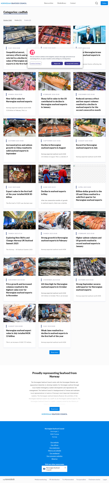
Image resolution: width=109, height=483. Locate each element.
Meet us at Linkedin (54, 451)
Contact (73, 3)
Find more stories (94, 479)
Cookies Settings (35, 63)
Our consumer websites (54, 456)
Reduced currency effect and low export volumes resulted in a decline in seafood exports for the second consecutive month (88, 104)
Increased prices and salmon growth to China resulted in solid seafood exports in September (19, 149)
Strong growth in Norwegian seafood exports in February (54, 239)
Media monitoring (41, 479)
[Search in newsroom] (96, 3)
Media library (61, 3)
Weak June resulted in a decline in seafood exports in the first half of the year (54, 333)
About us (54, 459)
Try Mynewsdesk (68, 479)
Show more (54, 352)
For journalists (81, 479)
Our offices (54, 445)
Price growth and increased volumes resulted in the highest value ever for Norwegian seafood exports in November (19, 290)
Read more (54, 409)
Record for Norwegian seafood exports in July (87, 146)
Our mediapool (54, 453)
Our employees (54, 448)
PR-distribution (54, 479)
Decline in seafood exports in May (53, 192)
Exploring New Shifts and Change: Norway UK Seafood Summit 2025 (19, 240)
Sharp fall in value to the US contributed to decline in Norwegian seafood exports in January (54, 102)
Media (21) (18, 20)
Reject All (57, 63)
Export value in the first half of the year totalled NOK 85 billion (19, 194)
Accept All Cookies (72, 63)
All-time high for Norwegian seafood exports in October (54, 285)
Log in (105, 479)
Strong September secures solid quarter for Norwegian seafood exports (89, 287)
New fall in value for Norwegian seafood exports (19, 100)
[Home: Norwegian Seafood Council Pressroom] (14, 3)
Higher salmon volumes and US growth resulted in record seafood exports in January (88, 242)
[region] (55, 58)
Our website (54, 442)
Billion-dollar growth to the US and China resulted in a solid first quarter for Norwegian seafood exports (89, 195)
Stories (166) (7, 20)
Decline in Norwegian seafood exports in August (53, 146)
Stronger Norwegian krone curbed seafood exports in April (88, 55)
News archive (48, 3)
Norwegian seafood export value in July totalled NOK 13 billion (18, 333)
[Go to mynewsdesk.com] (9, 479)
